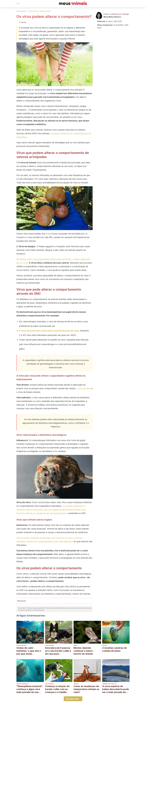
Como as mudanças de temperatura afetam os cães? (86, 689)
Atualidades (21, 645)
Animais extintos (109, 684)
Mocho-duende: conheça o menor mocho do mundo (83, 651)
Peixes (104, 645)
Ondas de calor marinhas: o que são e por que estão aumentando (28, 651)
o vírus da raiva (83, 388)
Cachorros (49, 645)
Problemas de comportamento (40, 11)
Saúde (76, 684)
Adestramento (21, 11)
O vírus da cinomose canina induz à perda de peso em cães (49, 330)
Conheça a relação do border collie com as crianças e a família (57, 689)
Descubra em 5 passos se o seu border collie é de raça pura (58, 651)
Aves (75, 645)
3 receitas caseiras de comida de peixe (114, 649)
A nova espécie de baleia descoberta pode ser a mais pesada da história (115, 689)
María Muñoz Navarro (112, 17)
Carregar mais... (73, 699)
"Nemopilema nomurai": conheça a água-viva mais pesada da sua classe (29, 689)
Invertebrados (22, 684)
